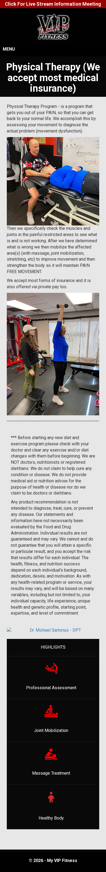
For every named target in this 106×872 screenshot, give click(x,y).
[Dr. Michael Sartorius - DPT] (53, 633)
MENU (9, 49)
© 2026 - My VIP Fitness (53, 860)
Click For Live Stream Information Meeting (53, 4)
